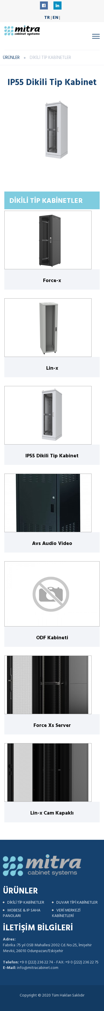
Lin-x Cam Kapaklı (52, 813)
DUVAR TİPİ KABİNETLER (77, 902)
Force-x (52, 280)
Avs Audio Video (52, 543)
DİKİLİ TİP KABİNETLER (25, 902)
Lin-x (52, 368)
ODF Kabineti (52, 637)
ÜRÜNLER (11, 57)
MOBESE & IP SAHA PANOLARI (21, 913)
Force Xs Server (52, 725)
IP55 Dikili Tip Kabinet (52, 455)
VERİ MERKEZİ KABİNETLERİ (66, 913)
